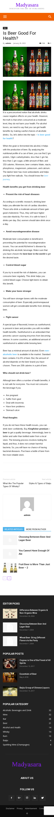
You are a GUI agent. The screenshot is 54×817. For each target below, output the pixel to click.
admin (8, 43)
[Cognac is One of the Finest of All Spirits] (10, 664)
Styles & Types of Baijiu (40, 483)
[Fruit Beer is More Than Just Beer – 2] (10, 568)
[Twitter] (43, 798)
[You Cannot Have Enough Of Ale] (10, 554)
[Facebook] (11, 798)
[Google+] (19, 798)
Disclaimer (10, 808)
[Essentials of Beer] (10, 677)
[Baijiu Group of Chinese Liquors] (10, 691)
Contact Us (43, 808)
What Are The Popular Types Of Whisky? (13, 485)
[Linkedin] (35, 798)
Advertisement (31, 808)
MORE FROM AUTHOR (36, 529)
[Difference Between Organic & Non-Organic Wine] (10, 614)
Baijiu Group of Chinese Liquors (35, 688)
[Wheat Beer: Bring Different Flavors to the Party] (10, 641)
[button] (50, 17)
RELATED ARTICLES (14, 529)
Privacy (20, 808)
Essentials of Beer (28, 674)
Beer (5, 28)
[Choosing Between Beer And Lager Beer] (10, 540)
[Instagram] (27, 798)
